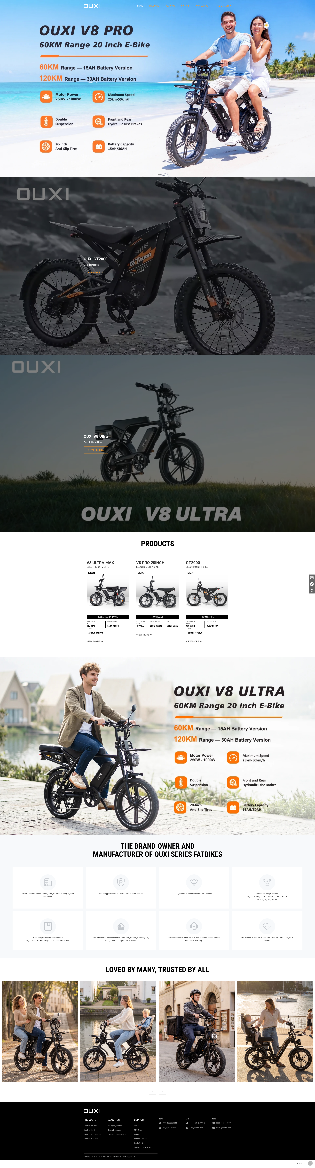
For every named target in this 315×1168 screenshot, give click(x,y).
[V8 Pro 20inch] (157, 592)
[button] (152, 1090)
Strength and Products (117, 1134)
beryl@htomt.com (169, 1128)
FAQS (136, 1126)
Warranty (137, 1134)
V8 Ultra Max (100, 562)
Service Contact (140, 1139)
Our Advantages (114, 1130)
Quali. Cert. (138, 1143)
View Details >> (95, 272)
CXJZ (135, 1157)
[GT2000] (207, 592)
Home (140, 6)
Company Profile (115, 1126)
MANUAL (138, 1130)
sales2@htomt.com (223, 1128)
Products (154, 6)
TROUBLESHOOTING (142, 1147)
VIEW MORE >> (95, 641)
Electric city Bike (90, 1130)
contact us (202, 6)
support (185, 6)
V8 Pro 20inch (150, 562)
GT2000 (193, 562)
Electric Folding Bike (92, 1134)
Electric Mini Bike (91, 1139)
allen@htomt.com (196, 1128)
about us (170, 6)
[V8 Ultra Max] (108, 592)
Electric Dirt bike (90, 1126)
